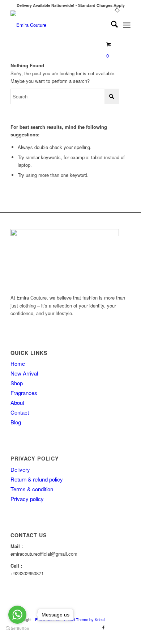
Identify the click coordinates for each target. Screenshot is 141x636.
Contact (19, 412)
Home (17, 363)
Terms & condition (31, 489)
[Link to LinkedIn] (125, 627)
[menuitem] (111, 24)
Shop (16, 383)
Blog (15, 422)
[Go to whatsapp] (17, 615)
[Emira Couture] (58, 24)
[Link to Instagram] (114, 627)
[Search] (111, 24)
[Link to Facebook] (103, 627)
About (17, 402)
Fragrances (23, 393)
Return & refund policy (36, 479)
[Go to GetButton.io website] (17, 628)
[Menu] (127, 25)
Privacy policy (27, 499)
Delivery (20, 469)
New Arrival (24, 373)
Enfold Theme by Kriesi (84, 619)
